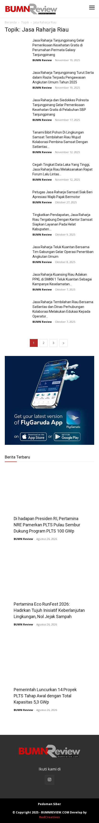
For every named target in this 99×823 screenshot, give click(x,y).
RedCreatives (49, 817)
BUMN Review (42, 60)
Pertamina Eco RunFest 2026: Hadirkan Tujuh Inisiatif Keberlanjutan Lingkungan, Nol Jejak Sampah (49, 610)
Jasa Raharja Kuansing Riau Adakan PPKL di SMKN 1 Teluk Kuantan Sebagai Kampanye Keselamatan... (62, 279)
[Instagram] (49, 780)
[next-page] (63, 343)
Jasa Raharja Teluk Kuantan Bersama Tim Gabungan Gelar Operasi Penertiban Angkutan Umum (62, 251)
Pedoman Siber (49, 804)
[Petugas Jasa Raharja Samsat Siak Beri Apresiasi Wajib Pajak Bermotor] (17, 198)
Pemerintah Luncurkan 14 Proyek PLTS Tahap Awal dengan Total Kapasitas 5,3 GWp (45, 696)
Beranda (11, 22)
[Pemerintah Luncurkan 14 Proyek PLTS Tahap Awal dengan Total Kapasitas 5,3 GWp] (49, 670)
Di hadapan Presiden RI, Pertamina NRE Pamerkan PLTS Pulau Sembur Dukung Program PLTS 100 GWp (47, 524)
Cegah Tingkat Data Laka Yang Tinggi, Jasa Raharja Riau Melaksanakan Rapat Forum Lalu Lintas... (62, 169)
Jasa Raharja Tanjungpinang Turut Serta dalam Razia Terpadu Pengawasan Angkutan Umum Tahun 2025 (63, 77)
